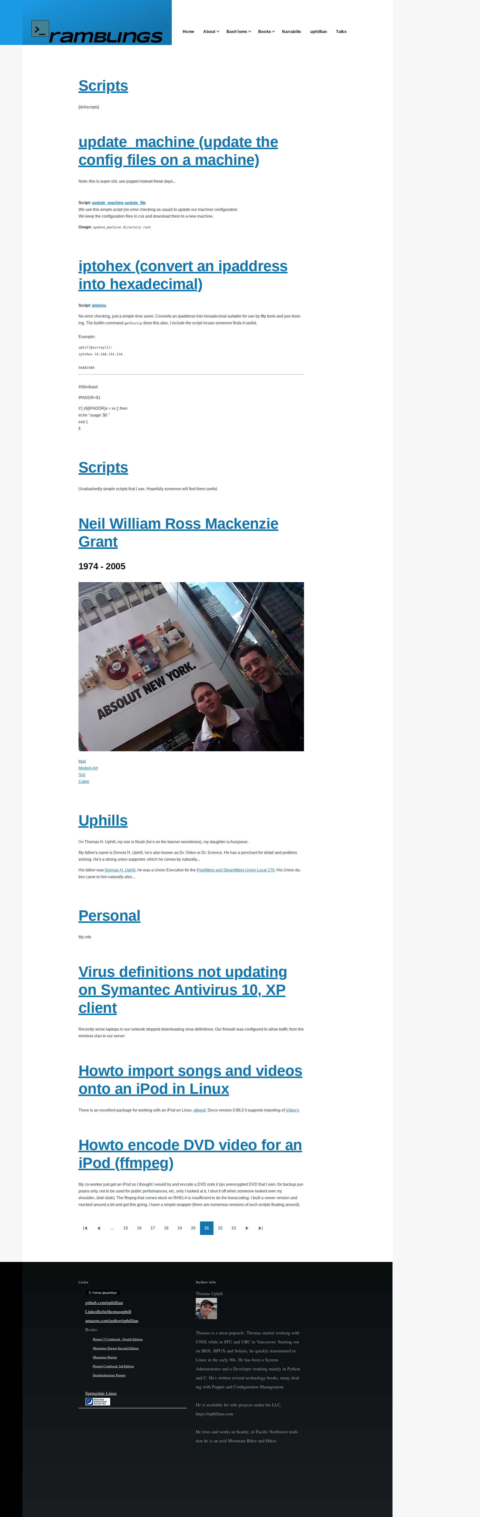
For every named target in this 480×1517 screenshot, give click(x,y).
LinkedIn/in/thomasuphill (108, 1311)
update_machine (108, 203)
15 (128, 1229)
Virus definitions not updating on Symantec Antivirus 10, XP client (183, 989)
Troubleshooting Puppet (109, 1375)
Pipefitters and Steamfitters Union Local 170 (235, 870)
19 (182, 1229)
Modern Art (88, 768)
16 (141, 1229)
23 (236, 1229)
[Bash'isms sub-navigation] (252, 31)
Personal (109, 915)
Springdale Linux (101, 1393)
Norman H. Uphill (120, 870)
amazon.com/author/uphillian (111, 1320)
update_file (135, 203)
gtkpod (200, 1110)
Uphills (103, 820)
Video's (292, 1110)
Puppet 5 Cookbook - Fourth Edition (118, 1339)
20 (195, 1229)
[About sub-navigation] (221, 31)
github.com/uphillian (104, 1302)
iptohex (99, 305)
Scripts (103, 85)
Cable (83, 781)
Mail (82, 761)
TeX (82, 775)
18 (168, 1229)
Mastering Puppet (105, 1357)
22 (222, 1229)
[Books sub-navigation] (276, 31)
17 (155, 1229)
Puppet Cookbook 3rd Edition (113, 1366)
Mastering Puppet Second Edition (116, 1348)
